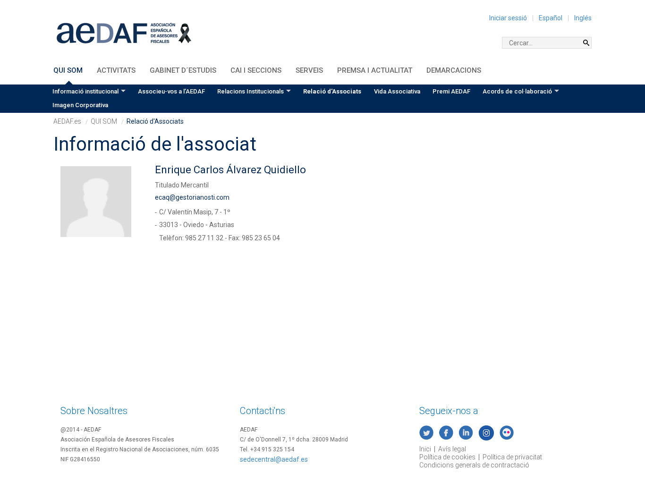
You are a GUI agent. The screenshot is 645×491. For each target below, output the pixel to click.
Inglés (583, 18)
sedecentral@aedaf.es (274, 459)
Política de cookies (447, 457)
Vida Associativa (397, 91)
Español (550, 18)
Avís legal (452, 449)
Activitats (116, 70)
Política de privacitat (512, 457)
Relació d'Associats (332, 91)
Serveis (309, 70)
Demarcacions (453, 70)
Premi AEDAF (451, 91)
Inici (425, 449)
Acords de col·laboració (517, 91)
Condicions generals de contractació (474, 465)
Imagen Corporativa (80, 105)
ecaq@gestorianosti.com (192, 197)
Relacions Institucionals (250, 91)
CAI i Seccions (255, 70)
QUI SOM (68, 70)
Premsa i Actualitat (374, 70)
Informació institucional (85, 91)
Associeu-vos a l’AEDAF (171, 91)
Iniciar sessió (508, 18)
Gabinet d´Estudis (183, 70)
